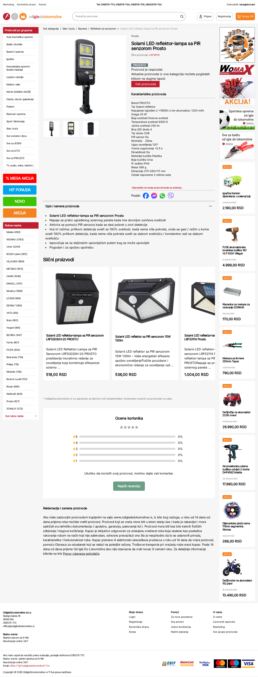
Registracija (135, 621)
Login (132, 616)
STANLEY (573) (14, 408)
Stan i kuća (12, 128)
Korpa (132, 631)
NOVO (20, 201)
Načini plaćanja (179, 631)
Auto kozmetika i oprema (19, 36)
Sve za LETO (13, 150)
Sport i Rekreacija (15, 121)
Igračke (10, 59)
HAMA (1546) (13, 276)
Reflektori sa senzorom (103, 28)
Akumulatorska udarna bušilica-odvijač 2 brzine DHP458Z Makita (236, 469)
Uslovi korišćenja (181, 626)
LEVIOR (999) (13, 298)
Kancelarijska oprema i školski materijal (18, 68)
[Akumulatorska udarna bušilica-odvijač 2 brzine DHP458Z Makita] (232, 453)
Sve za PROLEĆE (15, 158)
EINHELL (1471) (14, 283)
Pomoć (42, 4)
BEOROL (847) (14, 335)
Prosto (135, 35)
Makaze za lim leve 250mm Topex (233, 360)
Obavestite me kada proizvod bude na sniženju (157, 187)
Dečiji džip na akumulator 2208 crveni (236, 414)
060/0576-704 (154, 4)
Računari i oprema (15, 113)
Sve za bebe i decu (16, 135)
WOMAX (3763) (14, 239)
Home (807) (12, 342)
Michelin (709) (14, 371)
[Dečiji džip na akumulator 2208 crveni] (232, 399)
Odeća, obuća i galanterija (19, 99)
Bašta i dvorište (14, 44)
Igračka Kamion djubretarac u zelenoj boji (236, 195)
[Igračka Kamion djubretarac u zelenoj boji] (232, 180)
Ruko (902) (12, 320)
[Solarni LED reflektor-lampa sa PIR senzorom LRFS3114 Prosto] (214, 299)
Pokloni (10, 106)
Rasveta (82, 28)
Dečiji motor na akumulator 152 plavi (237, 582)
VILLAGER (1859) (15, 261)
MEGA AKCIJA (20, 178)
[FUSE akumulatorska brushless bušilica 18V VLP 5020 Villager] (232, 234)
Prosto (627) (12, 401)
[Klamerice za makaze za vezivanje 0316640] (232, 291)
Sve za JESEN (13, 143)
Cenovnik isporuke (224, 621)
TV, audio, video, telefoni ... (20, 165)
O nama (217, 616)
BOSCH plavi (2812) (16, 254)
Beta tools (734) (14, 357)
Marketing (8, 4)
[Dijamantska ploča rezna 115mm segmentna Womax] (232, 510)
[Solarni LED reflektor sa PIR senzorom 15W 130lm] (145, 300)
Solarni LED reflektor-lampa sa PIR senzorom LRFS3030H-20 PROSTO (75, 337)
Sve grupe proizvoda (225, 631)
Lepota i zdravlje (14, 77)
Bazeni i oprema (14, 51)
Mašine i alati (13, 84)
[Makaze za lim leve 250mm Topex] (232, 345)
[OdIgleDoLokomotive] (32, 16)
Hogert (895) (13, 327)
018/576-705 (137, 4)
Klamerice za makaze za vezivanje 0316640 (236, 306)
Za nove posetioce (182, 616)
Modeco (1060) (14, 290)
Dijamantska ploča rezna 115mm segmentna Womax (236, 526)
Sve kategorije (51, 28)
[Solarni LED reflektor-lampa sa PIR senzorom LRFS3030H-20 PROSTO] (76, 299)
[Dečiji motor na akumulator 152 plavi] (232, 567)
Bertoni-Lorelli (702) (16, 379)
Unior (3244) (13, 246)
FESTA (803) (13, 349)
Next (133, 76)
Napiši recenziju (129, 486)
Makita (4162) (13, 232)
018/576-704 (123, 4)
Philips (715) (12, 364)
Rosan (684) (12, 386)
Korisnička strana (26, 4)
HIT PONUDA (20, 190)
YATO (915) (12, 312)
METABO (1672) (14, 268)
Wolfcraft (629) (14, 393)
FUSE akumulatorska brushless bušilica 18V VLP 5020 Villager (234, 250)
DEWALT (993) (14, 305)
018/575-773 (107, 4)
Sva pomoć (177, 621)
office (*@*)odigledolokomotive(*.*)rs (29, 665)
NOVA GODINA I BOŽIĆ (18, 91)
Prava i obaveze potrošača (81, 553)
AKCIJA (20, 213)
